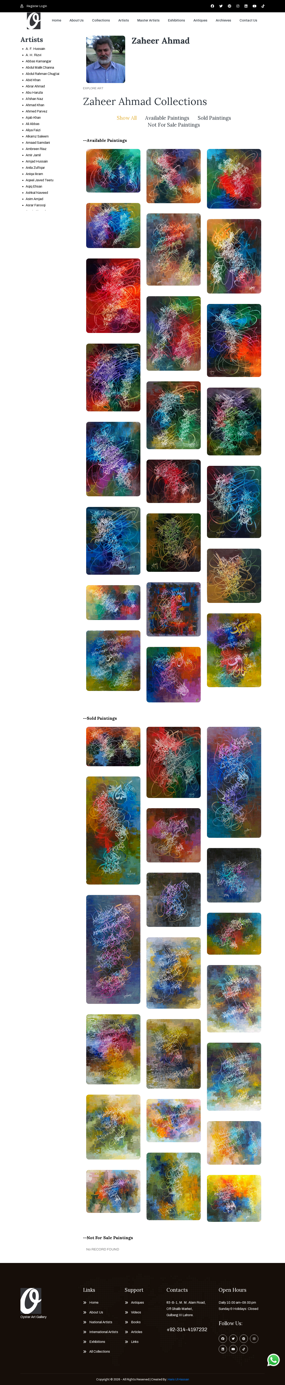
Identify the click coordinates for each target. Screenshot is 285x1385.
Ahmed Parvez (36, 111)
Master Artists (148, 20)
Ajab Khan (33, 117)
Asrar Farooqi (35, 205)
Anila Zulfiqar (35, 167)
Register (32, 6)
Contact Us (248, 20)
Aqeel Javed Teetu (39, 180)
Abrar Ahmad (35, 86)
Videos (136, 1312)
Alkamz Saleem (37, 136)
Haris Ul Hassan (178, 1379)
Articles (136, 1332)
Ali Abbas (32, 124)
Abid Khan (33, 80)
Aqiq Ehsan (34, 186)
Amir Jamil (33, 155)
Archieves (223, 20)
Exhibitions (176, 20)
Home (56, 20)
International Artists (103, 1332)
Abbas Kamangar (38, 61)
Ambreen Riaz (36, 149)
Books (136, 1322)
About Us (76, 20)
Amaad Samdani (38, 142)
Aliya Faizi (33, 130)
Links (135, 1341)
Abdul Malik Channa (40, 67)
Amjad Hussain (37, 161)
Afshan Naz (34, 99)
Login (43, 6)
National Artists (100, 1322)
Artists (123, 20)
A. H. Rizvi (33, 55)
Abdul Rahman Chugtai (42, 74)
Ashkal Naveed (37, 192)
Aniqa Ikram (34, 174)
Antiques (200, 20)
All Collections (99, 1351)
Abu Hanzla (34, 92)
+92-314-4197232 (186, 1329)
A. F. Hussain (35, 48)
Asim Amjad (34, 199)
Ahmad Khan (35, 105)
